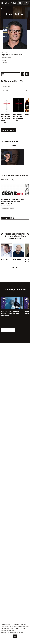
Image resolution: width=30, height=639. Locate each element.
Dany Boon (5, 259)
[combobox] (15, 86)
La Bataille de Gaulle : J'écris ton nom (5, 118)
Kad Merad (17, 259)
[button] (21, 152)
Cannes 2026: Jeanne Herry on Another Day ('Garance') (10, 313)
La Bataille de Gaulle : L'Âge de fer (18, 117)
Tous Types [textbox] (6, 86)
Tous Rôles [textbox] (6, 91)
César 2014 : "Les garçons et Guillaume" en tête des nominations (12, 201)
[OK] (15, 636)
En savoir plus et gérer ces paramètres (12, 632)
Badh (27, 114)
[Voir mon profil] (26, 3)
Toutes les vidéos (8, 330)
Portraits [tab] (15, 145)
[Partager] (22, 74)
